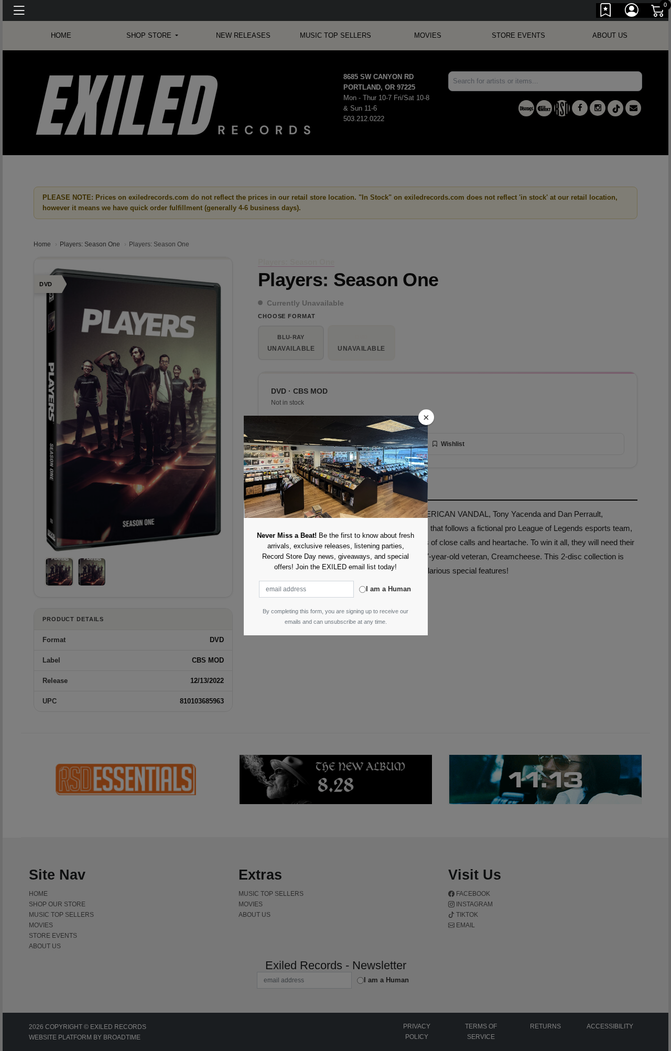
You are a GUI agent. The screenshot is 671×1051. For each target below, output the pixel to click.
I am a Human (388, 589)
